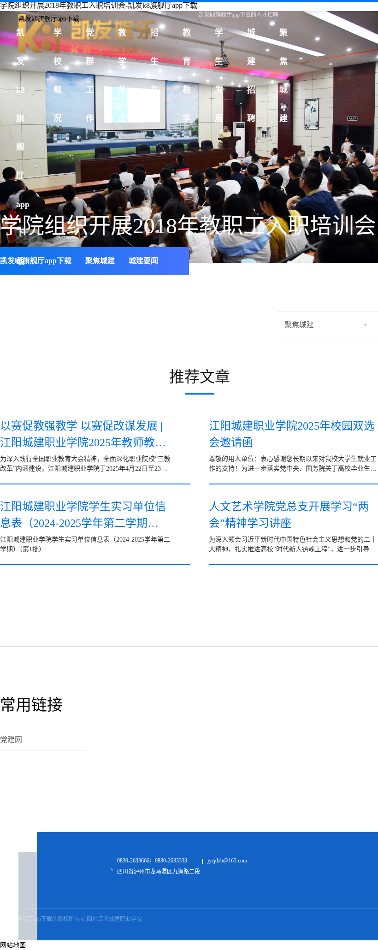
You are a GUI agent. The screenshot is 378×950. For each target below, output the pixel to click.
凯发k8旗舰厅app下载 (35, 261)
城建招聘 (251, 37)
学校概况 (57, 37)
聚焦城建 (283, 37)
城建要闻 (143, 261)
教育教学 (187, 37)
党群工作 (90, 37)
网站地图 (13, 945)
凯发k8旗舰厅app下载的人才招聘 (238, 15)
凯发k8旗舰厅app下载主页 (23, 37)
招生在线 (154, 37)
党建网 (11, 739)
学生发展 (219, 37)
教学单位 (122, 37)
